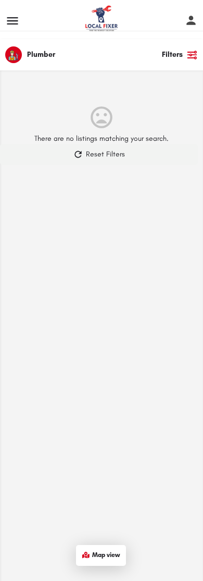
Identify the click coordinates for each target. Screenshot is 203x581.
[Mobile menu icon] (12, 18)
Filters (172, 54)
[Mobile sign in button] (191, 15)
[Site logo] (102, 18)
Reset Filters (105, 154)
